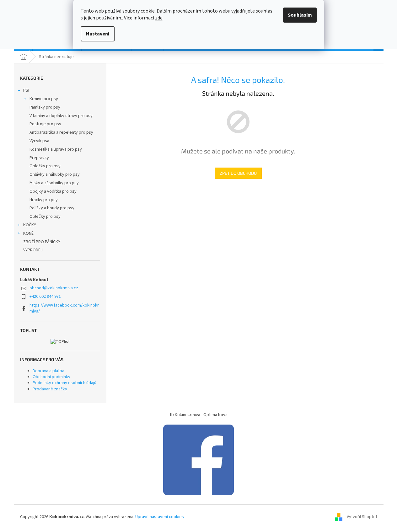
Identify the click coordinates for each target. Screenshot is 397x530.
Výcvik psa (39, 141)
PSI (26, 90)
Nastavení (97, 33)
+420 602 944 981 (45, 296)
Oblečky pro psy (45, 166)
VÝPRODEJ (33, 250)
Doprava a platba (48, 371)
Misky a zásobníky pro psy (54, 183)
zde (159, 17)
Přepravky (39, 158)
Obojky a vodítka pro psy (53, 191)
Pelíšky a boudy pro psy (52, 208)
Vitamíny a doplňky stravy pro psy (61, 116)
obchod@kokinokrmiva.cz (54, 288)
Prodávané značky (50, 389)
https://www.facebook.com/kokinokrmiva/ (64, 308)
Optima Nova (215, 415)
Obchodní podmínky (51, 377)
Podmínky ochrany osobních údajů (64, 383)
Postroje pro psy (45, 124)
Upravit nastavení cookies (159, 517)
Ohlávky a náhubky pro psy (55, 174)
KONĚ (28, 233)
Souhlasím (300, 15)
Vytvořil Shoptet (362, 517)
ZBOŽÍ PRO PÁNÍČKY (41, 242)
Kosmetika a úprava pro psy (56, 149)
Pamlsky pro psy (45, 107)
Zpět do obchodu (238, 173)
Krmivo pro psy (44, 99)
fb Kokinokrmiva (185, 415)
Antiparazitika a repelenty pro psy (61, 132)
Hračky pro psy (44, 200)
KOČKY (29, 225)
